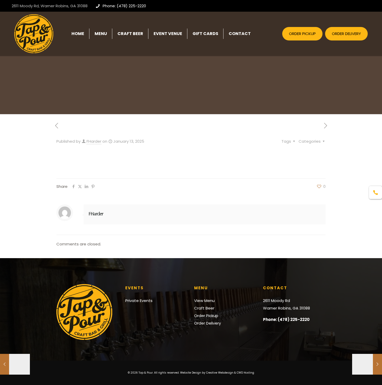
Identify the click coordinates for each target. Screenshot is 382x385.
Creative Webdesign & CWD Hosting (230, 373)
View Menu (204, 300)
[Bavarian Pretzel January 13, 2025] (367, 364)
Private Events (139, 300)
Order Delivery (207, 323)
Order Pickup (206, 315)
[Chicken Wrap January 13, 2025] (15, 364)
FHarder (94, 141)
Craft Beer (204, 308)
